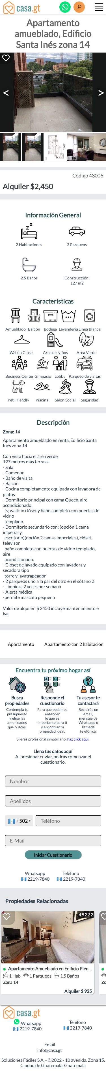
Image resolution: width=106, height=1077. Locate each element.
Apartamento (21, 644)
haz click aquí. (78, 739)
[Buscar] (79, 7)
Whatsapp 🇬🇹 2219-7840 (27, 1025)
